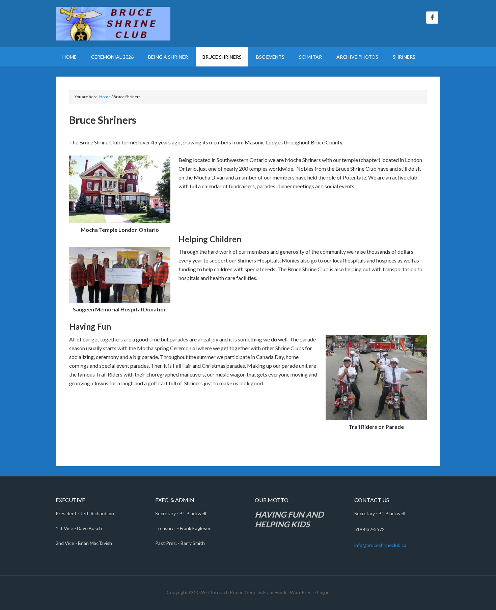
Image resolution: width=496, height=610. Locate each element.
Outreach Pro (222, 592)
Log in (323, 592)
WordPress (302, 592)
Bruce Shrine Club (113, 23)
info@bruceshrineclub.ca (380, 545)
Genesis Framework (265, 592)
